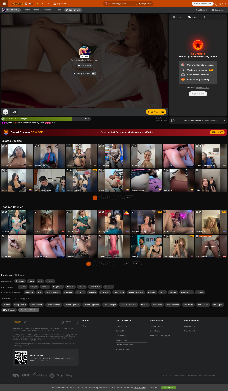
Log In (220, 4)
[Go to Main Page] (21, 3)
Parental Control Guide (124, 345)
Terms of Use (121, 331)
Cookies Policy (122, 340)
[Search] (135, 3)
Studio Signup (155, 331)
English (68, 322)
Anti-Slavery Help (122, 349)
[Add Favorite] (5, 112)
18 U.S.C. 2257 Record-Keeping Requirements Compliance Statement (189, 376)
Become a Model (156, 326)
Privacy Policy (121, 326)
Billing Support (189, 331)
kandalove (7, 275)
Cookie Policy (140, 388)
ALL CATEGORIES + (29, 310)
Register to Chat (198, 94)
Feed (59, 10)
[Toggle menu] (4, 3)
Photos (49, 10)
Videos (37, 10)
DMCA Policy (121, 336)
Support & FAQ (189, 326)
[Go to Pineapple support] (52, 375)
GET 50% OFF (217, 132)
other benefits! (202, 88)
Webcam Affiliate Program (160, 336)
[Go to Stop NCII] (65, 375)
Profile (27, 10)
